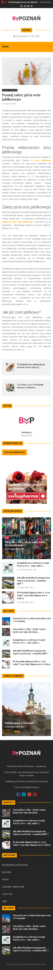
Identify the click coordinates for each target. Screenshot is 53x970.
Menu (5, 46)
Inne (6, 538)
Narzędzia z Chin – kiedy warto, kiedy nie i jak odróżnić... (25, 543)
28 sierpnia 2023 (13, 727)
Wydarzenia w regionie (15, 865)
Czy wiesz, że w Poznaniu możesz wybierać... (30, 386)
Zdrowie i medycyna (10, 90)
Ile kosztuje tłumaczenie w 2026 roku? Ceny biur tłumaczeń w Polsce (33, 595)
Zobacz (9, 554)
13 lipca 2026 (24, 587)
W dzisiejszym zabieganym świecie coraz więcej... (31, 366)
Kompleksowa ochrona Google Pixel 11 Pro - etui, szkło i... (33, 564)
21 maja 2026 (24, 602)
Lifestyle (7, 894)
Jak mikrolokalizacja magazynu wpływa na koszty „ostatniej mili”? (33, 580)
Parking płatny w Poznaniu (19, 722)
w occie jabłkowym (41, 160)
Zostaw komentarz (14, 452)
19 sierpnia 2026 (13, 549)
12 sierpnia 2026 (25, 570)
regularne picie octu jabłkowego (17, 222)
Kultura (6, 872)
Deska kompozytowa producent (22, 2)
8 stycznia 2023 (10, 104)
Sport (5, 879)
